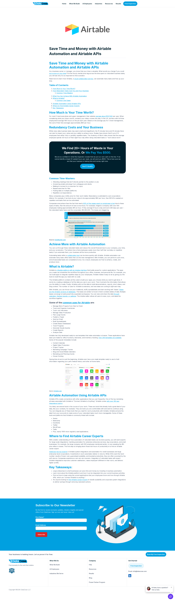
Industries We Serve (56, 573)
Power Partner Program (97, 582)
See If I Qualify (87, 166)
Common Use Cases (64, 100)
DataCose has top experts (58, 452)
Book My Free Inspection (156, 554)
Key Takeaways (58, 108)
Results (118, 4)
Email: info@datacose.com (137, 571)
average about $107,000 (104, 116)
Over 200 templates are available (110, 338)
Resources (109, 4)
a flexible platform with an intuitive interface (72, 270)
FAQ (90, 565)
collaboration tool (73, 255)
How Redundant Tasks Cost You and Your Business (71, 91)
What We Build (74, 4)
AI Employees (87, 4)
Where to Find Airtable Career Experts (66, 106)
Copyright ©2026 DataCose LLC (20, 590)
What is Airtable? (59, 98)
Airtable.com (58, 391)
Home (64, 4)
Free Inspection (130, 4)
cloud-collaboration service (83, 79)
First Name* (40, 517)
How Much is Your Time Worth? (64, 89)
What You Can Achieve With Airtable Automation (70, 96)
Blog (90, 578)
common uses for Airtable (76, 302)
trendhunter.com (60, 240)
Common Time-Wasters (65, 93)
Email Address (41, 525)
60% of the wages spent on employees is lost (99, 203)
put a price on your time (57, 73)
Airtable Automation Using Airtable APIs (67, 104)
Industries (98, 4)
